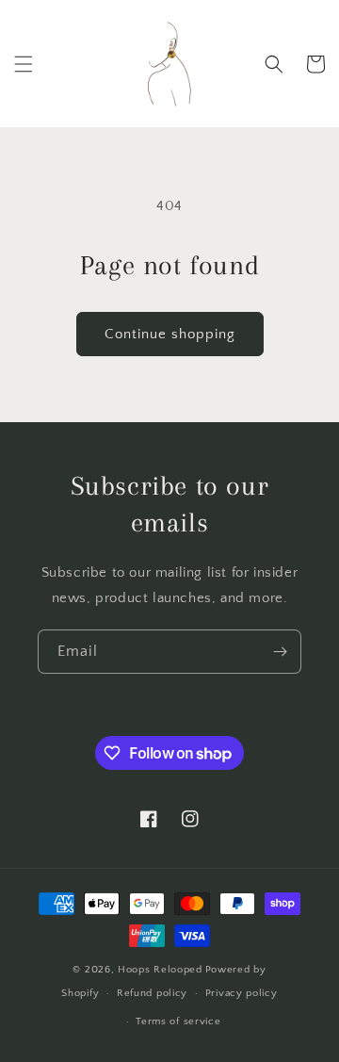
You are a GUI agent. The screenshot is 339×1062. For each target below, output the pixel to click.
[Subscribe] (279, 651)
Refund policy (152, 993)
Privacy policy (241, 993)
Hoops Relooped (160, 969)
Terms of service (178, 1021)
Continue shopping (170, 334)
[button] (23, 64)
